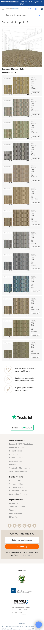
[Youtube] (34, 525)
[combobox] (20, 15)
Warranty (12, 510)
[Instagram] (19, 525)
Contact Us (13, 454)
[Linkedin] (14, 525)
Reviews (12, 465)
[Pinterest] (24, 525)
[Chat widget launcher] (38, 624)
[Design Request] (30, 9)
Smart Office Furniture (18, 494)
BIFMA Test (13, 517)
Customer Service (16, 458)
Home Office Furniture (18, 491)
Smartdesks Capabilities (18, 471)
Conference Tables (16, 487)
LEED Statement (15, 514)
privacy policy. (27, 555)
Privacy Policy (14, 503)
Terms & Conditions (17, 507)
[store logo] (15, 9)
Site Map (22, 623)
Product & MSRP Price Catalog (21, 444)
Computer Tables (16, 484)
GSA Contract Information (19, 468)
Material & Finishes (16, 447)
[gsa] (22, 594)
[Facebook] (9, 525)
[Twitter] (29, 525)
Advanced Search (16, 461)
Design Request (15, 451)
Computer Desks (15, 481)
